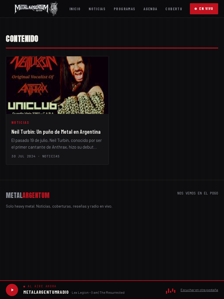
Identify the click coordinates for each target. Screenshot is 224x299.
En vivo (206, 8)
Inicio (74, 8)
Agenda (150, 8)
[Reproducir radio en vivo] (12, 290)
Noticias (97, 8)
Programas (124, 8)
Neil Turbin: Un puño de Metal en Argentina (56, 131)
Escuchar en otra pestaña (199, 290)
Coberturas (177, 8)
